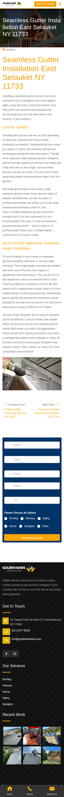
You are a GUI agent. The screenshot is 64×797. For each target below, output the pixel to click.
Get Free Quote (32, 538)
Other (45, 526)
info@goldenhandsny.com (26, 639)
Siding (46, 518)
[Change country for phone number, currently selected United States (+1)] (8, 473)
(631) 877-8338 (45, 4)
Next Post (49, 404)
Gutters (10, 49)
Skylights (29, 526)
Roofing (13, 518)
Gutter (13, 526)
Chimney (30, 518)
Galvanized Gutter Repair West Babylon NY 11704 (47, 413)
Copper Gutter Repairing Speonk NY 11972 (15, 413)
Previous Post (17, 404)
